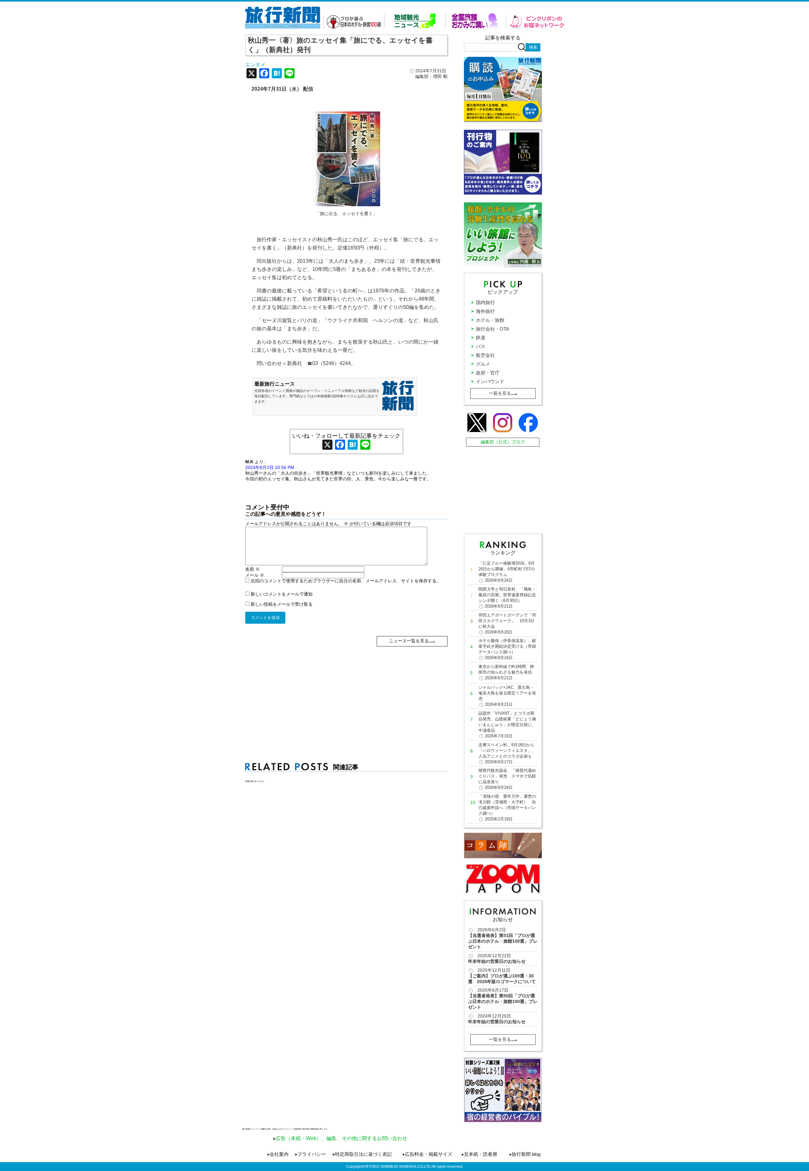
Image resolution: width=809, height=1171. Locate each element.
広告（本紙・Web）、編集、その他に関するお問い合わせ (341, 1138)
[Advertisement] (346, 690)
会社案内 (279, 1154)
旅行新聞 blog (526, 1154)
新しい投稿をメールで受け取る (282, 604)
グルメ (483, 364)
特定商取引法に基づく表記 (363, 1154)
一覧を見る (500, 393)
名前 (252, 569)
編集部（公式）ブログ (503, 441)
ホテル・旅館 (490, 320)
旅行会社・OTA (492, 329)
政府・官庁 (488, 372)
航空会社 (485, 355)
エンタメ (255, 64)
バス (480, 346)
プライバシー (311, 1154)
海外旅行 (485, 311)
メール (254, 575)
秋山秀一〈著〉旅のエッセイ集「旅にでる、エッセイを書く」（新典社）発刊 (340, 45)
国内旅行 (485, 302)
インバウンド (490, 381)
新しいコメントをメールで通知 (282, 594)
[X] (251, 74)
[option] (503, 1090)
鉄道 (480, 337)
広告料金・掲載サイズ (428, 1154)
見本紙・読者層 (480, 1154)
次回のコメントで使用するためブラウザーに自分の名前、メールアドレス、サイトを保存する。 (346, 580)
